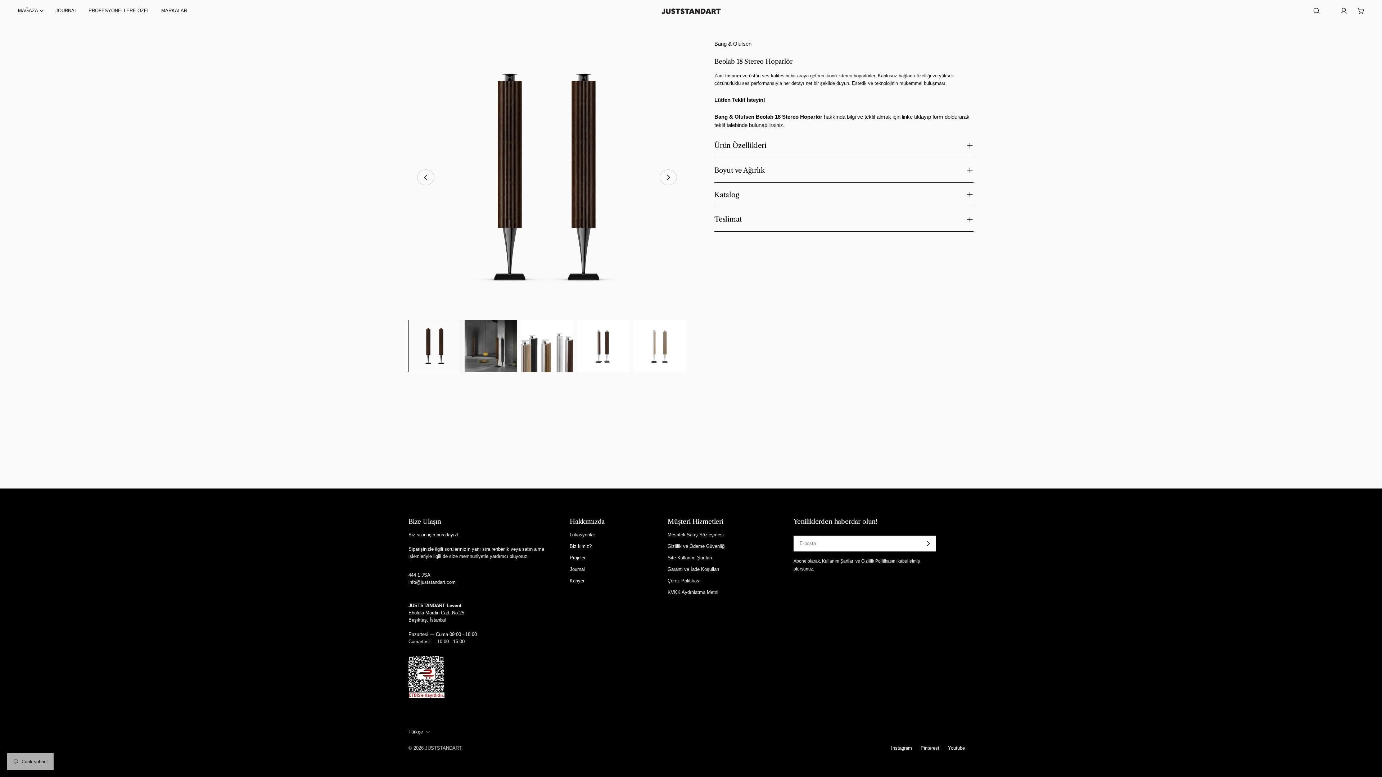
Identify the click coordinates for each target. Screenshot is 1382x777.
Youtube (956, 748)
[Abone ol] (928, 543)
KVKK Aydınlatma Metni (693, 592)
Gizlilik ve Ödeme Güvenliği (697, 546)
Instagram (901, 748)
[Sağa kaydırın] (668, 177)
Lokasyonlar (582, 534)
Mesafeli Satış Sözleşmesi (696, 534)
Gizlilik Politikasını (879, 561)
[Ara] (1316, 11)
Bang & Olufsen (732, 44)
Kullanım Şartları (838, 561)
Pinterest (930, 748)
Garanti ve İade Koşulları (693, 569)
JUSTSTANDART (443, 748)
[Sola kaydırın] (425, 177)
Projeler (578, 557)
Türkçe (415, 732)
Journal (577, 569)
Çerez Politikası (684, 580)
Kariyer (577, 580)
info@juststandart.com (432, 582)
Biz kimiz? (581, 546)
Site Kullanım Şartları (690, 557)
